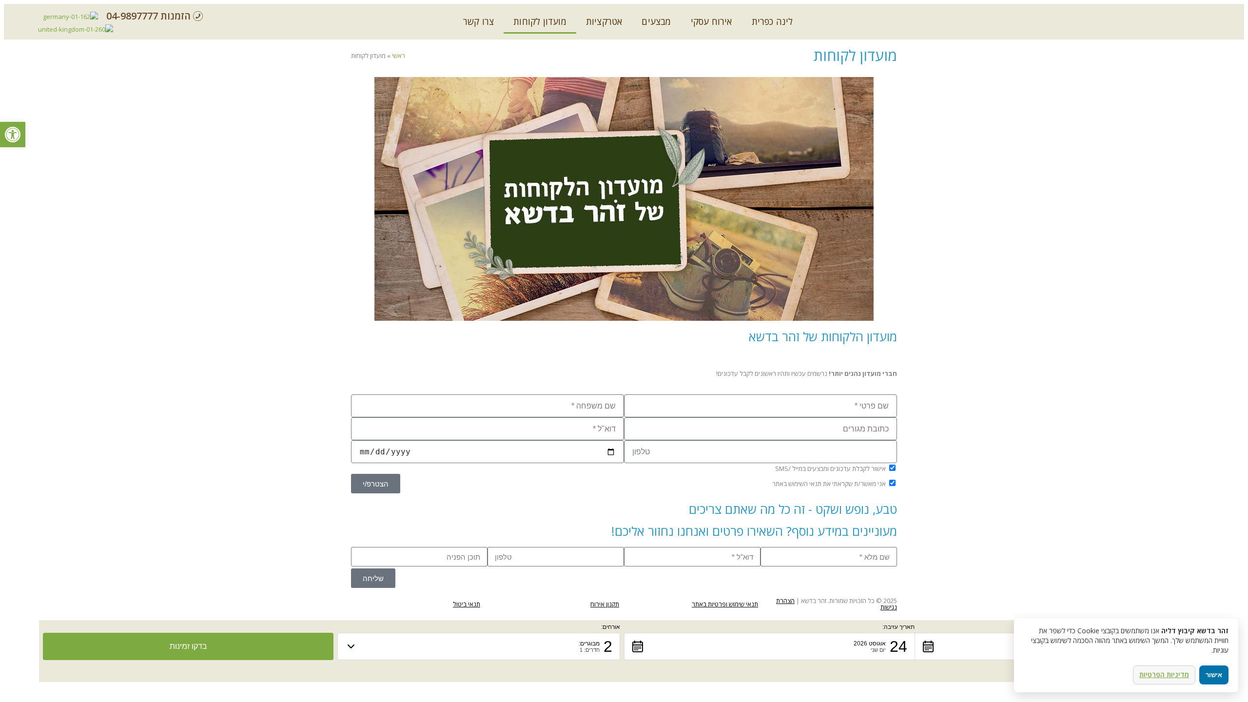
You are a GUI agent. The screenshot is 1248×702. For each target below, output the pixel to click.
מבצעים (656, 21)
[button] (769, 646)
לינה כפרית (772, 21)
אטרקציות (604, 21)
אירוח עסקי (711, 21)
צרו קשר (478, 21)
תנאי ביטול (466, 604)
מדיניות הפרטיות (1164, 674)
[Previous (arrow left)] (17, 351)
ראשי (398, 55)
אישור (1214, 675)
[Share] (1216, 10)
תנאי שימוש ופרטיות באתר (725, 604)
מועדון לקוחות (539, 21)
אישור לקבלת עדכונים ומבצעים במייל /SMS (830, 468)
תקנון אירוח (604, 604)
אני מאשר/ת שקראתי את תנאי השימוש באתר (829, 483)
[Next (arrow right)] (1231, 351)
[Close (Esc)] (1237, 10)
